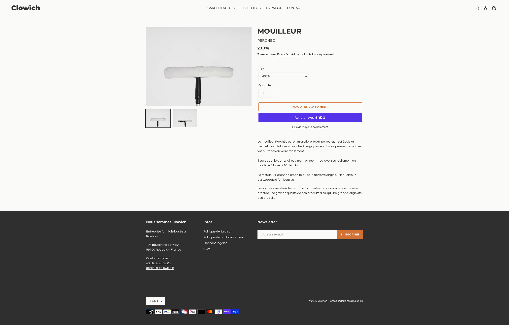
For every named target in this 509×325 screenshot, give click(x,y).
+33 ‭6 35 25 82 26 (158, 263)
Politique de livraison (217, 231)
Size (261, 68)
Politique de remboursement (223, 237)
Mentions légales (215, 243)
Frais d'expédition (288, 54)
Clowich (322, 301)
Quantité (264, 85)
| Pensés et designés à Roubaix (345, 301)
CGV (206, 248)
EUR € (154, 301)
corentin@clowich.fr (160, 267)
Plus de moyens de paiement (310, 127)
